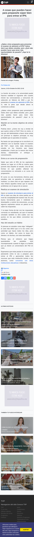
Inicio (18, 507)
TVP (2, 507)
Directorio (20, 513)
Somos (19, 511)
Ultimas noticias (6, 511)
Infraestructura (21, 521)
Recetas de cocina (6, 513)
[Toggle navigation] (28, 2)
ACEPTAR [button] (26, 529)
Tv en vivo (4, 509)
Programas (4, 515)
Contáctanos (21, 509)
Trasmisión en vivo (22, 519)
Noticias (19, 515)
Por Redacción (5, 85)
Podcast (3, 517)
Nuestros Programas (23, 517)
